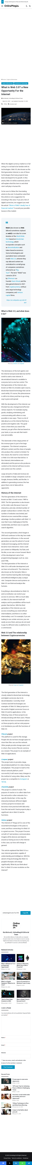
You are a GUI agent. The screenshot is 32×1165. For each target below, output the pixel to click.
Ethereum (11, 278)
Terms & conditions (17, 1158)
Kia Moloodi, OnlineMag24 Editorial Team (13, 98)
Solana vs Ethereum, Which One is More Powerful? (23, 965)
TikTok (3, 782)
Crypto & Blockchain (12, 79)
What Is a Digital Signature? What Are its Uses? (8, 983)
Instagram (23, 779)
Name (3, 1037)
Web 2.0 (13, 259)
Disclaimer (25, 1158)
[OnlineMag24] (11, 6)
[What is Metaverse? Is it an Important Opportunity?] (8, 958)
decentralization (13, 247)
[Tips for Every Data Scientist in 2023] (8, 994)
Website (3, 1052)
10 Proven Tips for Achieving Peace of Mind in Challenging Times (21, 1088)
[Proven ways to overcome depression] (6, 1081)
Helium (4, 820)
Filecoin (4, 734)
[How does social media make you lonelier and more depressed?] (6, 1096)
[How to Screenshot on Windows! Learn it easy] (24, 976)
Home (4, 79)
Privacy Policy (7, 1158)
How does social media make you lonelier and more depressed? (21, 1096)
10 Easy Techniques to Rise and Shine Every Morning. (18, 1)
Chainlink (4, 787)
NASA (9, 123)
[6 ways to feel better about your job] (6, 1112)
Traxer (15, 685)
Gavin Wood (16, 281)
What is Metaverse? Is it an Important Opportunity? (8, 965)
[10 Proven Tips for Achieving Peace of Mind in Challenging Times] (6, 1088)
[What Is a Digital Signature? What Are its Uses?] (8, 976)
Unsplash (15, 123)
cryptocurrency (15, 287)
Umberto (15, 363)
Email (3, 1045)
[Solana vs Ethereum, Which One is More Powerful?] (24, 958)
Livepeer (4, 759)
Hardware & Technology (21, 83)
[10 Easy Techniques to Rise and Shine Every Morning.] (6, 1105)
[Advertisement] (16, 26)
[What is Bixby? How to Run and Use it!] (24, 994)
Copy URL (25, 913)
